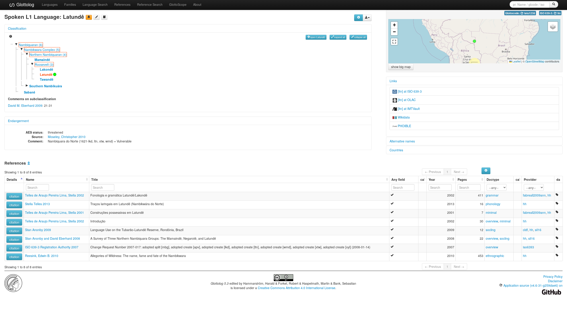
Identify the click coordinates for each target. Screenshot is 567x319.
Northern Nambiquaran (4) (48, 54)
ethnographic (495, 255)
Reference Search (150, 4)
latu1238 (529, 13)
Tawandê (46, 79)
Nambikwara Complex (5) (42, 49)
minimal (491, 212)
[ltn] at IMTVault (408, 108)
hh (549, 195)
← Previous (433, 171)
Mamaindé (42, 59)
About (197, 4)
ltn (559, 13)
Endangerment (18, 121)
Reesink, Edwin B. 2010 (41, 255)
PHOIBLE (404, 126)
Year (432, 179)
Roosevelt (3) (44, 64)
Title (94, 179)
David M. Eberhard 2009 (25, 105)
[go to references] (104, 17)
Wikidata (403, 117)
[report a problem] (89, 17)
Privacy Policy (553, 276)
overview (492, 221)
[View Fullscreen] (394, 41)
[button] (474, 41)
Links (393, 81)
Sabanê (29, 92)
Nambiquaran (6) (31, 45)
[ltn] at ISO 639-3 (409, 91)
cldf (525, 230)
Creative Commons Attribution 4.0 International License (296, 288)
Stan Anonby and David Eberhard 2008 (52, 238)
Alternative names (402, 141)
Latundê (46, 74)
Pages (462, 179)
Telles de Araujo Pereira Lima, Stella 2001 (54, 212)
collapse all (359, 37)
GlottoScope (177, 4)
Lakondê (46, 69)
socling (490, 230)
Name (30, 179)
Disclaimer (555, 281)
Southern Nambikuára (45, 86)
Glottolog (24, 4)
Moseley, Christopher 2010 (66, 136)
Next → (459, 171)
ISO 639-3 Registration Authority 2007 (51, 247)
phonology (493, 204)
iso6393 (528, 247)
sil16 (538, 230)
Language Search (95, 4)
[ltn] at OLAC (406, 99)
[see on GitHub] (96, 17)
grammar (492, 195)
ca (422, 179)
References (122, 4)
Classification (17, 28)
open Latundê (317, 37)
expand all (339, 37)
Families (70, 4)
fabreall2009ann (534, 195)
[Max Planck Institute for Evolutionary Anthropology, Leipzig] (13, 282)
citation (14, 196)
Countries (396, 150)
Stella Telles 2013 (37, 204)
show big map (401, 66)
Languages (50, 4)
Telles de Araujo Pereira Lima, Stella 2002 (54, 195)
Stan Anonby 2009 (38, 230)
